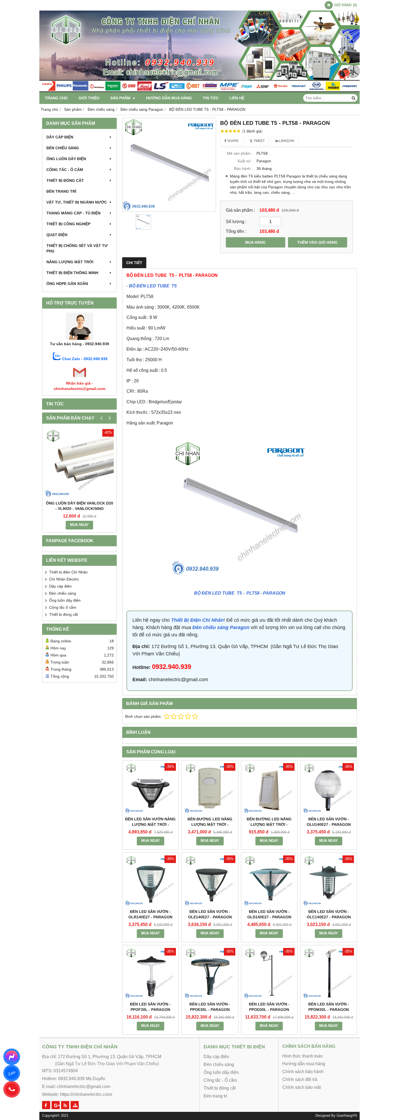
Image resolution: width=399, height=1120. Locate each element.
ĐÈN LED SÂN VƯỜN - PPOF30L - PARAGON (150, 1007)
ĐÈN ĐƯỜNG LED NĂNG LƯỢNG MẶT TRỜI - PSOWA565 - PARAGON (269, 824)
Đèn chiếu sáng (62, 148)
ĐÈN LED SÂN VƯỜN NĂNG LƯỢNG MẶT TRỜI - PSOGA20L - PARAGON (150, 824)
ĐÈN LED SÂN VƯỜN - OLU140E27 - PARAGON (329, 822)
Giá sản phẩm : (240, 210)
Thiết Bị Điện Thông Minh (72, 273)
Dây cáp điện (59, 137)
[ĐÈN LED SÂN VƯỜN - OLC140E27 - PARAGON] (328, 880)
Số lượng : (236, 221)
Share (232, 141)
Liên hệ (236, 98)
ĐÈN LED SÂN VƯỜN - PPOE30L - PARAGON (209, 1007)
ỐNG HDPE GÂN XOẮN (67, 283)
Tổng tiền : (236, 231)
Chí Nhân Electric (64, 579)
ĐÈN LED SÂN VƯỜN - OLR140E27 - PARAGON (150, 914)
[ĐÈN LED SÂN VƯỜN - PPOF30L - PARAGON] (150, 973)
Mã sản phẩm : (240, 153)
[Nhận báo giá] (79, 378)
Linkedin (286, 141)
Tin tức (210, 98)
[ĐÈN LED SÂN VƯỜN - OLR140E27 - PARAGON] (150, 880)
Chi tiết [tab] (134, 263)
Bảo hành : (243, 168)
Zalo (11, 1073)
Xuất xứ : (245, 161)
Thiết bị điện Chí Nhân (68, 572)
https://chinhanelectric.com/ (86, 1094)
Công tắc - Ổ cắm (64, 169)
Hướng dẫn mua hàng (169, 98)
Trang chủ (56, 98)
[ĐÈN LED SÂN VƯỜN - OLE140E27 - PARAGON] (210, 880)
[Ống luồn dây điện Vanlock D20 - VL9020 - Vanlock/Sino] (79, 463)
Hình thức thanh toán (302, 1056)
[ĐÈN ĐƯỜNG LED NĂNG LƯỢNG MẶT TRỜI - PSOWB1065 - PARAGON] (210, 788)
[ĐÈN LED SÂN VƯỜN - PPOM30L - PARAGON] (328, 973)
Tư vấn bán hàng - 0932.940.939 (79, 344)
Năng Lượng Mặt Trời (69, 262)
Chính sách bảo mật (301, 1087)
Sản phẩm (120, 98)
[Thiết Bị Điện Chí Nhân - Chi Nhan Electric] (199, 90)
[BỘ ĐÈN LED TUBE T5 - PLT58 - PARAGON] (169, 164)
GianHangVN (347, 1116)
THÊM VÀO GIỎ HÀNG (317, 242)
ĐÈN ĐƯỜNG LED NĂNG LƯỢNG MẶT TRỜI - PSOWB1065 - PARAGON (210, 824)
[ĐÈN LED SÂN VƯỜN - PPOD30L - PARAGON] (269, 973)
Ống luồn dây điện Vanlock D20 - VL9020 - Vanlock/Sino (79, 506)
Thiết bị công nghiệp (68, 224)
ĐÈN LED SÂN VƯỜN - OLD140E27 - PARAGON (269, 914)
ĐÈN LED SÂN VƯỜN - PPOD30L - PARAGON (269, 1007)
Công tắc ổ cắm (62, 607)
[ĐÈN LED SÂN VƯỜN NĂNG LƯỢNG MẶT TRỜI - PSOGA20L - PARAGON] (150, 788)
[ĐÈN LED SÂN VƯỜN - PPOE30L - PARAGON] (210, 973)
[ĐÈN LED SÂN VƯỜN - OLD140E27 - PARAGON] (269, 880)
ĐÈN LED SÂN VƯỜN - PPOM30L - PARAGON (328, 1007)
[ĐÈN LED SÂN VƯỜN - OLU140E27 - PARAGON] (328, 788)
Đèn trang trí (61, 191)
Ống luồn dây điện (66, 159)
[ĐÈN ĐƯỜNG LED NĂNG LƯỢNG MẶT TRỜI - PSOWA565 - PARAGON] (269, 788)
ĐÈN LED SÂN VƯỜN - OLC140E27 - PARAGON (329, 914)
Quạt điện (56, 235)
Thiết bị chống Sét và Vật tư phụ (77, 248)
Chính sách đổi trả (299, 1079)
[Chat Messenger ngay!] (11, 1057)
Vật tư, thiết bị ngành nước (76, 202)
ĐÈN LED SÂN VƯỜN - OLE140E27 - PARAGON (210, 914)
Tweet (259, 141)
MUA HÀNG (255, 242)
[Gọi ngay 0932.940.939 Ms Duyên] (11, 1089)
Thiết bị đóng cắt (65, 180)
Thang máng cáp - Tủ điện (73, 213)
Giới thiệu (88, 98)
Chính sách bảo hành (303, 1071)
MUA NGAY (79, 525)
